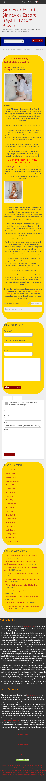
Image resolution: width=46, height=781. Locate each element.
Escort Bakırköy (11, 492)
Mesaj (6, 430)
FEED (23, 754)
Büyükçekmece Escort (13, 481)
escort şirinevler (17, 663)
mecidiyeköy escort (31, 768)
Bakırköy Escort (15, 49)
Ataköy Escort (10, 470)
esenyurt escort (6, 768)
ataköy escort (32, 775)
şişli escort (30, 765)
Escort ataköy (10, 485)
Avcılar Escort (10, 474)
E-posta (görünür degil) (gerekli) (14, 341)
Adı (5, 409)
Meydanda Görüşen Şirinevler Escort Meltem (20, 591)
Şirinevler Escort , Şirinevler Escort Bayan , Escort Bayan (20, 17)
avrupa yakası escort (19, 765)
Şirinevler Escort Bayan (13, 541)
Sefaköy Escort (10, 534)
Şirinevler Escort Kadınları (11, 720)
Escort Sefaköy (10, 515)
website (6, 350)
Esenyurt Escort (11, 522)
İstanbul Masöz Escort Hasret (15, 602)
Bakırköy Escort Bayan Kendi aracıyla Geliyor (17, 60)
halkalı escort (6, 765)
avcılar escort (39, 765)
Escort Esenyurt (11, 504)
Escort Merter (10, 511)
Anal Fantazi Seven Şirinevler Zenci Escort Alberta (22, 597)
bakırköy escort (34, 770)
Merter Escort (10, 530)
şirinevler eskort (32, 695)
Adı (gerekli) (8, 331)
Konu (6, 423)
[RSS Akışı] (4, 2)
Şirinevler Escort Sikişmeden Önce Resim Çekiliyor (22, 573)
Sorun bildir (10, 315)
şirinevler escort (29, 626)
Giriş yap (40, 2)
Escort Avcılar (10, 489)
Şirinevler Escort (11, 537)
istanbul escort (12, 775)
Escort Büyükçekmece (13, 500)
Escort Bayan (10, 496)
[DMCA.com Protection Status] (23, 760)
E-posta (7, 416)
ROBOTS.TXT (23, 734)
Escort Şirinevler (11, 519)
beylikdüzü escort (18, 768)
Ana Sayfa (6, 49)
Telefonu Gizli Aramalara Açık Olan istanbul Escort (22, 585)
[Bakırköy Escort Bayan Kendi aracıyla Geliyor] (18, 87)
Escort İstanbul (10, 507)
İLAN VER (37, 41)
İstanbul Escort (10, 526)
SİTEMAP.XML (23, 744)
